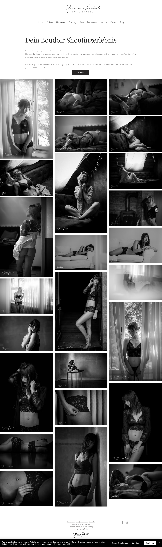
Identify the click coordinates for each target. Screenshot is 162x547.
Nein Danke (136, 543)
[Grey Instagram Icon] (127, 522)
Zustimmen (150, 543)
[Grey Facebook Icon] (122, 522)
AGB (77, 522)
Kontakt (92, 522)
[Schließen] (159, 543)
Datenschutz (84, 522)
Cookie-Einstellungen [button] (120, 543)
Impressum (71, 522)
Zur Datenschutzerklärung (64, 544)
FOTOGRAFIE (83, 12)
